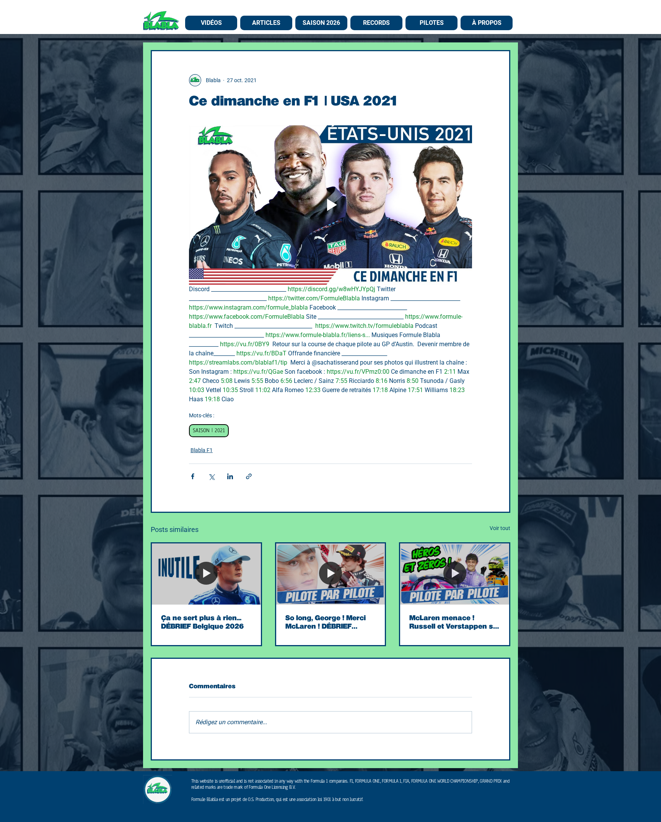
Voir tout (500, 528)
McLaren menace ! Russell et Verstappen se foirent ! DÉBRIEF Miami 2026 (453, 622)
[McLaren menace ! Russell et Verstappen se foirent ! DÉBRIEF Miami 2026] (454, 574)
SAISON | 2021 (209, 430)
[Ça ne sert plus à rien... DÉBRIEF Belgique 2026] (206, 574)
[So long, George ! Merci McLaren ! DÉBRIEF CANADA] (330, 574)
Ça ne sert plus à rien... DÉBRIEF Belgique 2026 (202, 622)
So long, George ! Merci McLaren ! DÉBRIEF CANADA (325, 622)
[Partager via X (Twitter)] (211, 476)
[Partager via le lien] (248, 476)
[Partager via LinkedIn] (230, 476)
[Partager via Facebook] (192, 476)
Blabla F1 (201, 450)
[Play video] (330, 204)
